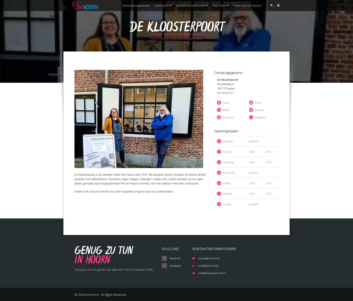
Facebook (227, 117)
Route (225, 102)
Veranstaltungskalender (136, 5)
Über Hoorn (220, 5)
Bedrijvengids (169, 38)
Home (154, 38)
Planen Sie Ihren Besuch (247, 5)
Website (259, 110)
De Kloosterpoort (191, 38)
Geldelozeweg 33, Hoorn (212, 273)
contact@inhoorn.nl (209, 258)
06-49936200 (225, 93)
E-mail (258, 102)
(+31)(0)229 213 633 (208, 265)
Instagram (260, 117)
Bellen (225, 110)
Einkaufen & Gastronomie (191, 5)
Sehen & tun (162, 5)
